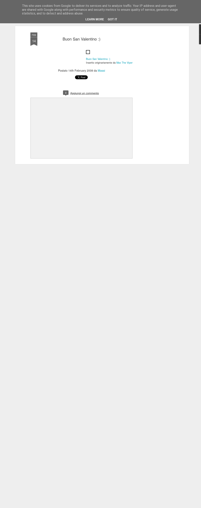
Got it (112, 19)
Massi (101, 70)
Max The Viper (124, 62)
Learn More (94, 19)
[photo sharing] (88, 55)
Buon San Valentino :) (81, 39)
